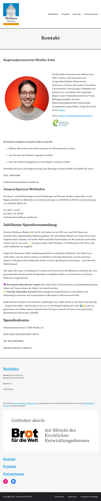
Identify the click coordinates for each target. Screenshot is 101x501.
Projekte (9, 466)
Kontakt (9, 459)
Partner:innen (13, 474)
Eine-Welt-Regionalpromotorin (24, 403)
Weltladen (11, 369)
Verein (62, 110)
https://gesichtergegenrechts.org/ (75, 115)
